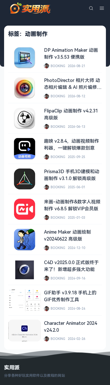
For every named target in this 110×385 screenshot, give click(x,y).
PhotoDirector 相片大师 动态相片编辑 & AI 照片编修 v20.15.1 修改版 (72, 87)
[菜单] (102, 8)
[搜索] (91, 8)
